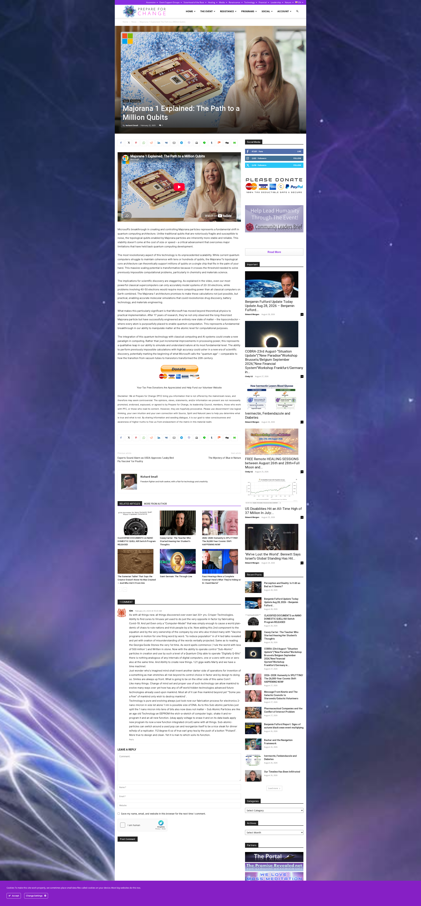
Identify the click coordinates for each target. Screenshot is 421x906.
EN (299, 2)
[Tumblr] (211, 143)
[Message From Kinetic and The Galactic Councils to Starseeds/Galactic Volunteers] (253, 696)
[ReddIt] (151, 143)
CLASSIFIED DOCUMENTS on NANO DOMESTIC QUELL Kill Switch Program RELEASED (137, 541)
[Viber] (189, 143)
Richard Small (132, 125)
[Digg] (226, 143)
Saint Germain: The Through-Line (176, 576)
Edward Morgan (252, 314)
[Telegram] (181, 143)
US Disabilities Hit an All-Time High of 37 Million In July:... (273, 511)
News (133, 21)
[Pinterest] (136, 143)
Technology (249, 2)
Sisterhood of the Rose (194, 2)
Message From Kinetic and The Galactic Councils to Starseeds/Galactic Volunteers (281, 695)
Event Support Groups (170, 2)
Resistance (227, 11)
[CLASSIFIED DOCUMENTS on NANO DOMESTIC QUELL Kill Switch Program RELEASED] (137, 523)
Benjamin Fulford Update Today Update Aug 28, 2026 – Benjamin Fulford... (269, 306)
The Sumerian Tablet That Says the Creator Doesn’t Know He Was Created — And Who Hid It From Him (137, 579)
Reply (131, 739)
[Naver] (234, 143)
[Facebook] (121, 143)
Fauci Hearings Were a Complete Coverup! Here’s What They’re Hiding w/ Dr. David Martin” (221, 579)
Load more (273, 788)
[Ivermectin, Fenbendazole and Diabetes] (274, 396)
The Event (206, 11)
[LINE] (204, 143)
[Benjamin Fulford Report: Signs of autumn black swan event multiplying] (253, 728)
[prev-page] (120, 590)
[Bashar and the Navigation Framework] (253, 744)
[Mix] (219, 143)
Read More (274, 252)
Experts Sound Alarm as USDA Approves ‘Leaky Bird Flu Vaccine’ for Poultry (146, 459)
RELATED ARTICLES (130, 503)
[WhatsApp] (143, 143)
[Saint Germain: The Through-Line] (179, 561)
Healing (211, 2)
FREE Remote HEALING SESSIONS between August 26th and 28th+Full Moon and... (272, 463)
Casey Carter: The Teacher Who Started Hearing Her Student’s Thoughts (175, 541)
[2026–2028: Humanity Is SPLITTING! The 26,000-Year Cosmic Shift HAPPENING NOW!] (221, 523)
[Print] (196, 143)
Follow (297, 158)
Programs (247, 11)
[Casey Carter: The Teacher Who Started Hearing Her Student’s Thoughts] (179, 523)
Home (189, 11)
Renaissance (234, 2)
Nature (288, 2)
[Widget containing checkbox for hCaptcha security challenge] (142, 825)
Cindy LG (249, 376)
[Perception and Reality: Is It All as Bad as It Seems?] (253, 587)
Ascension (151, 2)
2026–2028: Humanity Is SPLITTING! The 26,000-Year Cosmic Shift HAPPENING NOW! (220, 541)
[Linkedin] (158, 143)
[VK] (166, 143)
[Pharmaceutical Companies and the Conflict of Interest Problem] (253, 712)
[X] (128, 143)
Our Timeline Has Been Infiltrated (282, 771)
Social (266, 11)
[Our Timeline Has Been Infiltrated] (253, 776)
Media (222, 2)
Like (299, 151)
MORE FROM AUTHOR (155, 503)
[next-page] (125, 590)
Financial (263, 2)
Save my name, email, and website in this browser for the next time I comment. (163, 813)
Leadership (276, 2)
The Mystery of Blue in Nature (224, 457)
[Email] (174, 143)
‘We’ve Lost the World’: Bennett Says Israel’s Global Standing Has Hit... (273, 556)
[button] (297, 11)
